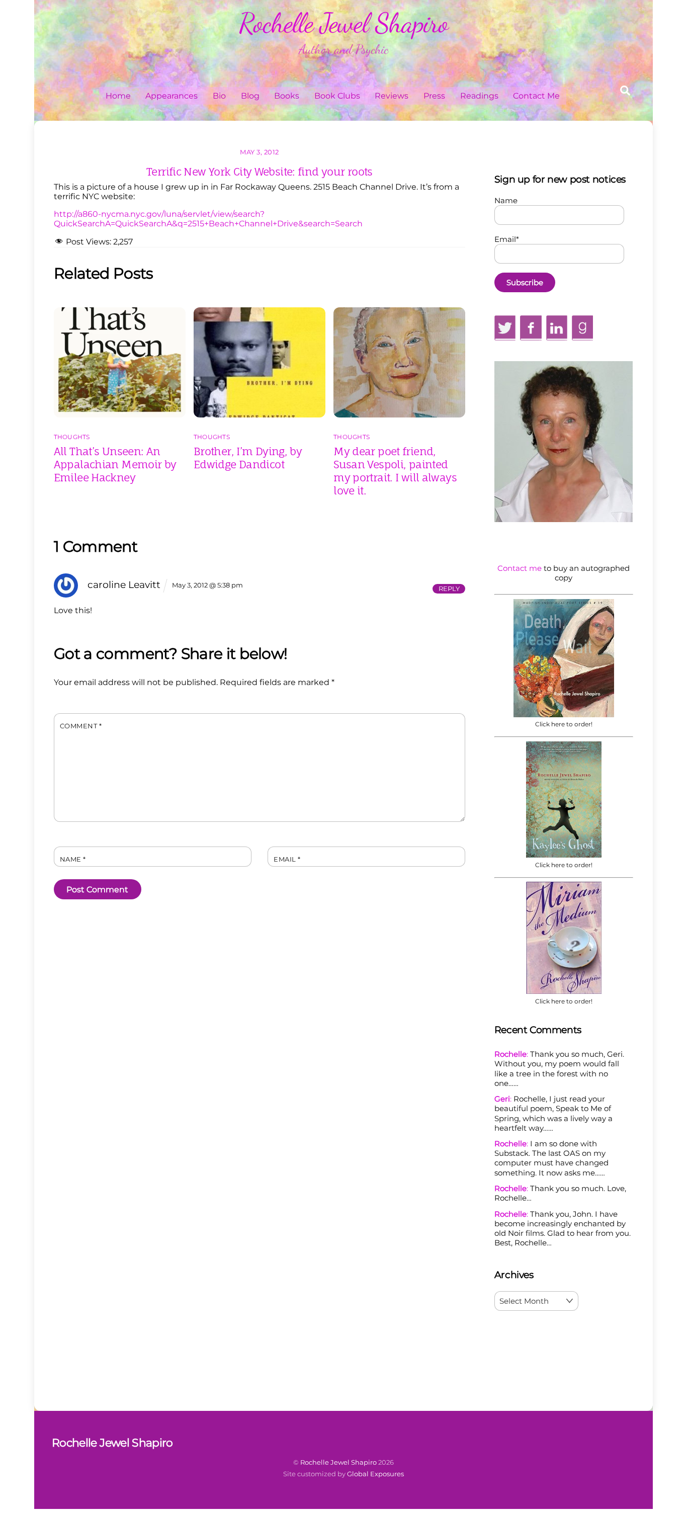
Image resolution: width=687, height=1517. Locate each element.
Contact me (519, 568)
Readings (479, 96)
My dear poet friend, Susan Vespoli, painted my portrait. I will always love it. (395, 471)
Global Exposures (375, 1474)
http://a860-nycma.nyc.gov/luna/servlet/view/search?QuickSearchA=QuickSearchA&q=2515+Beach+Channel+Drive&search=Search (208, 218)
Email (287, 859)
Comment (81, 726)
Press (434, 96)
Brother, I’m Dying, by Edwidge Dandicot (248, 458)
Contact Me (536, 96)
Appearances (171, 96)
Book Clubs (337, 96)
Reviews (391, 96)
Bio (219, 96)
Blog (250, 96)
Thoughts (72, 437)
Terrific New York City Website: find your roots (259, 171)
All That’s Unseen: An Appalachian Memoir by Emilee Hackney (115, 464)
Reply (449, 588)
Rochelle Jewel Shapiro (338, 1462)
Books (286, 96)
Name (73, 859)
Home (118, 96)
